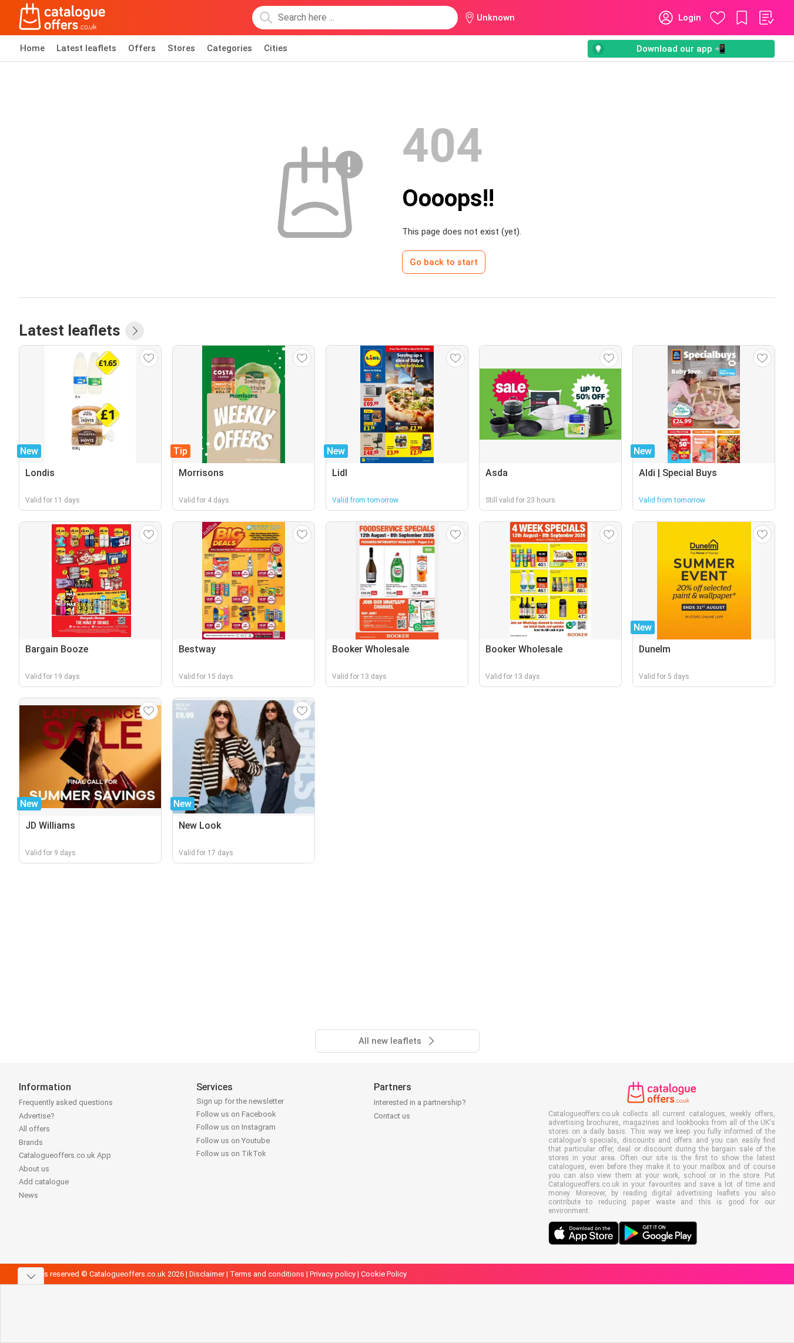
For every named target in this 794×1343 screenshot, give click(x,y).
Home (32, 48)
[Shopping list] (765, 17)
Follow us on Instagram (236, 1127)
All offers (34, 1128)
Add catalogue (44, 1181)
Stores (181, 48)
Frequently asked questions (66, 1102)
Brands (31, 1142)
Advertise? (37, 1115)
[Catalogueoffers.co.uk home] (62, 17)
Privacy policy (333, 1274)
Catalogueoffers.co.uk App (65, 1155)
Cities (275, 48)
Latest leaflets (86, 48)
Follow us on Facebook (236, 1114)
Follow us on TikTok (231, 1153)
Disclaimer (207, 1274)
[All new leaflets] (134, 330)
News (28, 1195)
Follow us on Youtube (233, 1140)
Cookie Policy (384, 1274)
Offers (142, 48)
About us (34, 1168)
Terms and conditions (267, 1274)
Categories (229, 48)
